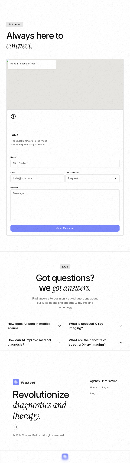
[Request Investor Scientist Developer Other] (92, 178)
